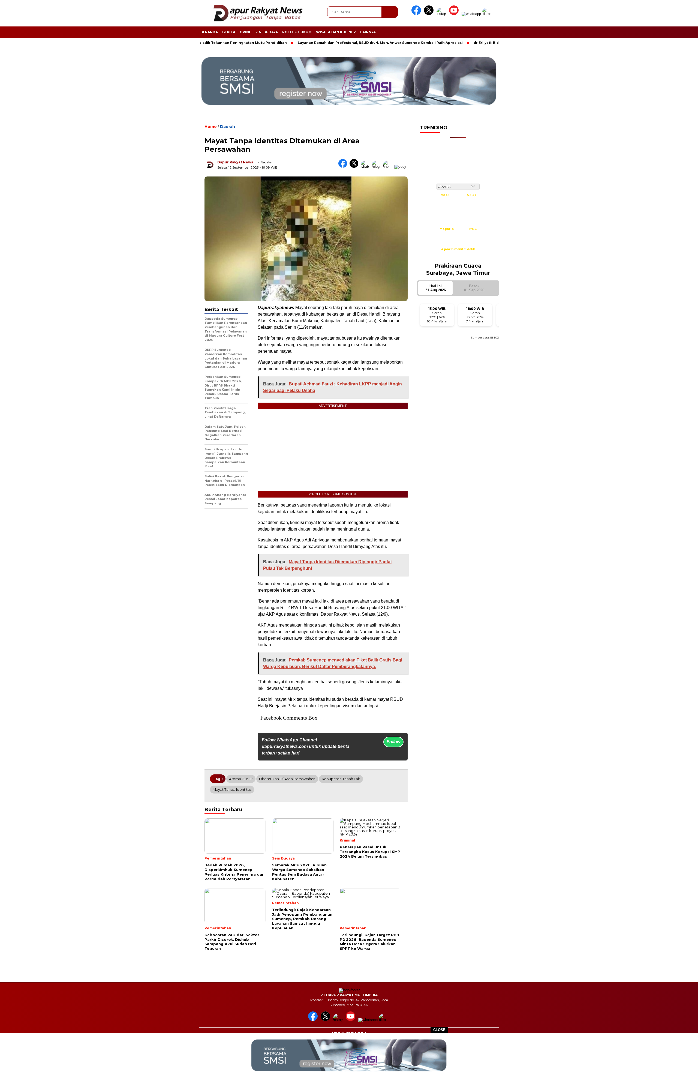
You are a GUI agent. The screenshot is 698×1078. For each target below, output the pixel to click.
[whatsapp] (471, 14)
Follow (393, 741)
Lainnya (368, 32)
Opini (245, 32)
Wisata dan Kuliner (336, 32)
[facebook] (417, 14)
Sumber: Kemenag (458, 255)
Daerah (227, 126)
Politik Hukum (297, 32)
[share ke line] (388, 166)
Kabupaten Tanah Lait (341, 779)
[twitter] (429, 14)
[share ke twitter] (355, 166)
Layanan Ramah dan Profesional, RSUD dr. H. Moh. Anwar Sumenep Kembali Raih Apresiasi (343, 43)
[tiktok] (488, 14)
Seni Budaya (266, 32)
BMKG (494, 337)
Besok (474, 288)
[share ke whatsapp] (366, 166)
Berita (228, 32)
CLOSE (439, 1030)
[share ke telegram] (377, 166)
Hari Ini (435, 288)
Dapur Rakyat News (235, 162)
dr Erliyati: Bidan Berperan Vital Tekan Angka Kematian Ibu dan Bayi (499, 43)
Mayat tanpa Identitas (232, 789)
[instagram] (442, 14)
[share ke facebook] (344, 166)
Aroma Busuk (241, 779)
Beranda (209, 32)
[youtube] (455, 14)
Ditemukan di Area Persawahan (287, 779)
